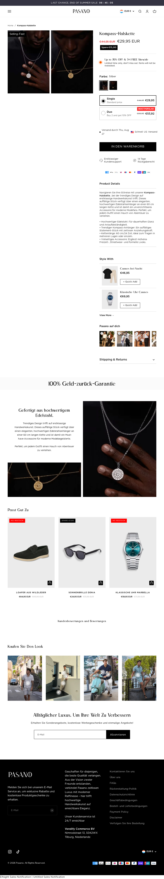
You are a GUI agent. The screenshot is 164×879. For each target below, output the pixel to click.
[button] (127, 100)
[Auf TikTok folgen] (18, 852)
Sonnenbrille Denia (82, 593)
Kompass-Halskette (26, 26)
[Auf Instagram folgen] (10, 852)
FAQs (113, 783)
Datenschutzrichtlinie (122, 794)
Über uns (115, 777)
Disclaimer (116, 817)
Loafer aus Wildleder (31, 593)
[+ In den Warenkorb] (50, 583)
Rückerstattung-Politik (123, 789)
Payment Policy (119, 812)
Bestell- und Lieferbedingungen (128, 806)
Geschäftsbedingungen (123, 800)
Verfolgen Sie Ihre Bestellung (127, 823)
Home (10, 26)
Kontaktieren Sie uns (122, 771)
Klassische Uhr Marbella (133, 593)
